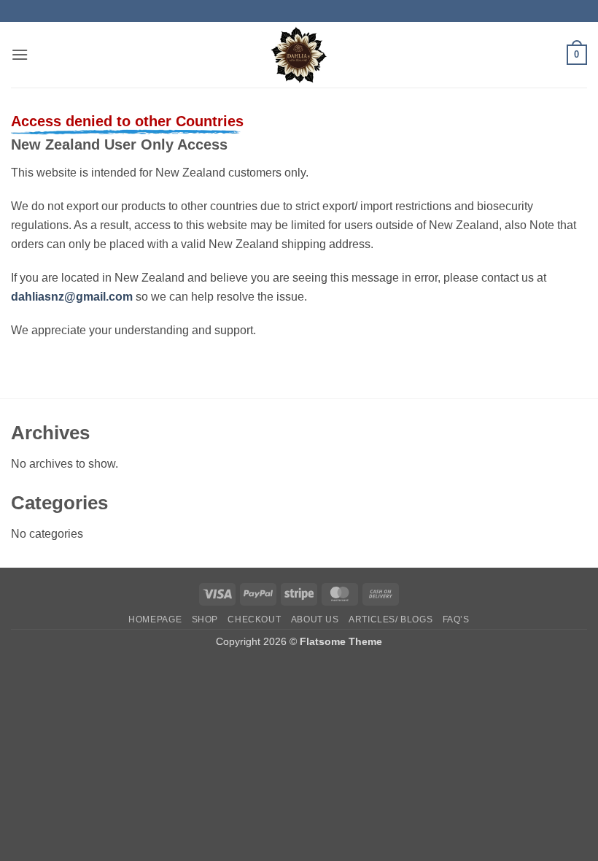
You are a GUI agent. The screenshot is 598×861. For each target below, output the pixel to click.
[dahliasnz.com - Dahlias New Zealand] (299, 55)
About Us (315, 619)
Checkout (254, 619)
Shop (205, 619)
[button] (19, 54)
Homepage (155, 619)
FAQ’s (456, 619)
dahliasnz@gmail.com (72, 296)
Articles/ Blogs (390, 619)
